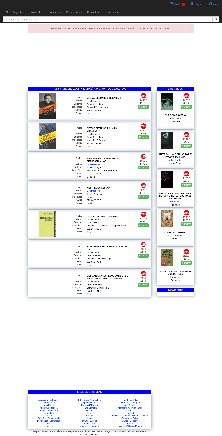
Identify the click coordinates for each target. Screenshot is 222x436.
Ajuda (215, 4)
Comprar (143, 107)
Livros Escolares (130, 405)
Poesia (130, 410)
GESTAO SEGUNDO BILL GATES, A (104, 98)
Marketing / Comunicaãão (130, 408)
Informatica (89, 423)
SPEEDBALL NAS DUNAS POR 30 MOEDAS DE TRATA (175, 155)
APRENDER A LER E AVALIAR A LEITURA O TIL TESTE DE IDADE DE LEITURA (175, 196)
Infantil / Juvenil (89, 421)
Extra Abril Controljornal (98, 288)
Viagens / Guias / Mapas (130, 426)
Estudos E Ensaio (89, 405)
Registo (198, 4)
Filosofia (89, 410)
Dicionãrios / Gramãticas (48, 421)
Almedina (175, 205)
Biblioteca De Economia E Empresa (104, 226)
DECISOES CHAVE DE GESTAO (102, 216)
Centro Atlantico (94, 194)
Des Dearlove (93, 101)
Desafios (91, 197)
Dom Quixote (93, 222)
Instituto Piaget (94, 167)
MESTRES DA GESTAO (98, 188)
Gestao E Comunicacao (98, 107)
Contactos (93, 12)
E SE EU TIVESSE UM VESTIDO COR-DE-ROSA (175, 272)
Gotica (175, 238)
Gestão (89, 415)
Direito (49, 423)
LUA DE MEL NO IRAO (175, 232)
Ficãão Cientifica (89, 408)
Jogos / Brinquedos (89, 426)
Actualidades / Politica (48, 400)
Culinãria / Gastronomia (49, 418)
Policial (130, 413)
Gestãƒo (91, 113)
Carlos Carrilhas (175, 160)
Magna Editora (175, 163)
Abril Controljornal (95, 255)
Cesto (179, 4)
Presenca (175, 280)
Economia (49, 426)
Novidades (36, 12)
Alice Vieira (175, 118)
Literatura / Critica (130, 400)
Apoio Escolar (48, 405)
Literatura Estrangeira (130, 402)
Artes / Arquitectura (49, 408)
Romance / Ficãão (130, 418)
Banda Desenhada (49, 410)
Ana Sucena (175, 201)
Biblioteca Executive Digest (100, 259)
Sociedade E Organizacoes (100, 170)
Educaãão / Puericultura (89, 400)
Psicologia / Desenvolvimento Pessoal (130, 415)
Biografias (49, 413)
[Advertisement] (111, 60)
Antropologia (49, 402)
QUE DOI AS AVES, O (175, 115)
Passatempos (74, 12)
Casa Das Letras (95, 104)
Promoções (54, 12)
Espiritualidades (89, 402)
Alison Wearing (175, 235)
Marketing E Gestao (96, 140)
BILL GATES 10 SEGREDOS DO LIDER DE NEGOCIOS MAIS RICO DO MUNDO (107, 277)
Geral (89, 232)
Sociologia (130, 423)
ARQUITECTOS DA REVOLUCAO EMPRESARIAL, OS (103, 160)
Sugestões (19, 12)
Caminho (175, 121)
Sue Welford (175, 277)
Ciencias (49, 415)
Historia (89, 418)
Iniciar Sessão (112, 12)
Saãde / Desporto (130, 421)
